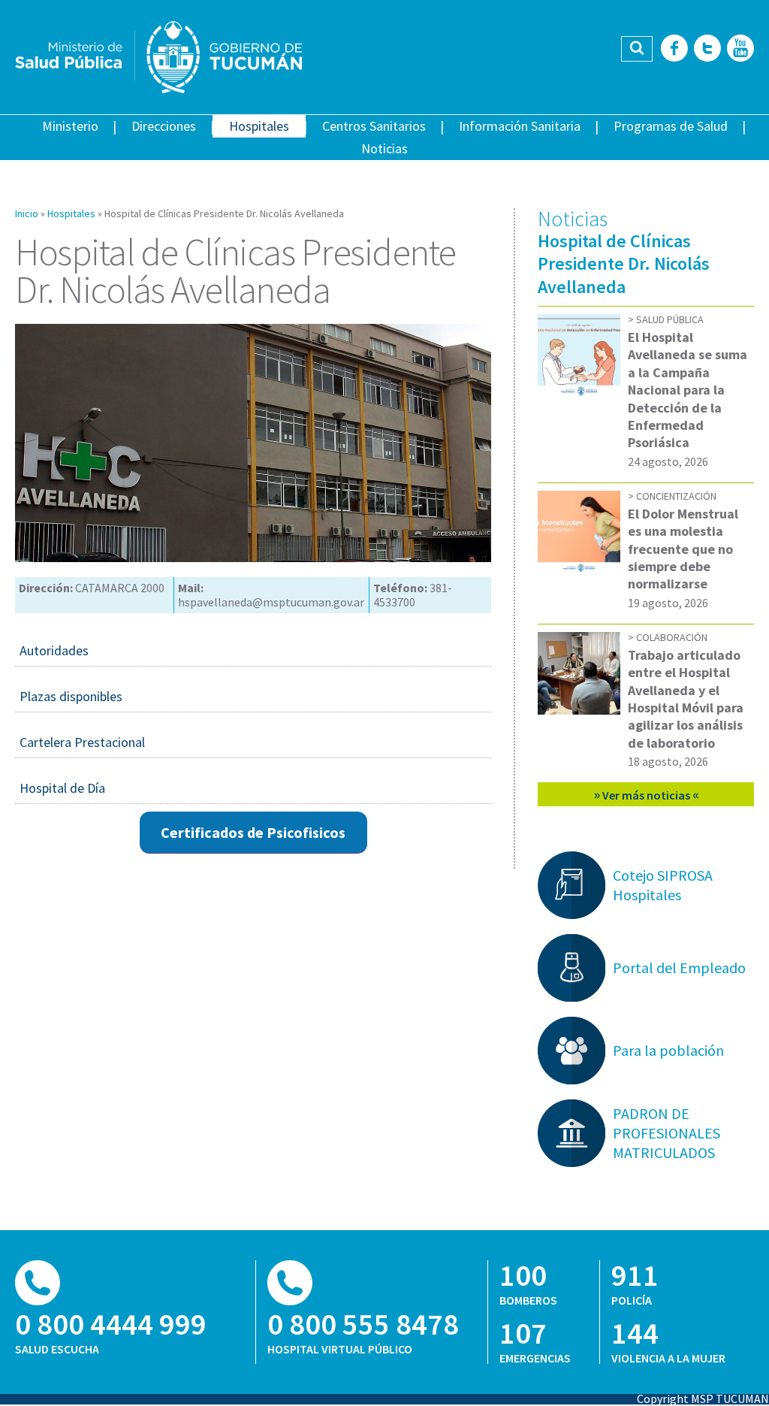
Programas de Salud (671, 126)
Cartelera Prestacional (82, 742)
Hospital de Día (62, 788)
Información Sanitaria (520, 126)
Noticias (384, 148)
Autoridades (54, 650)
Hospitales (259, 126)
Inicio (26, 213)
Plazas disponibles (71, 696)
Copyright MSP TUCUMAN (703, 1398)
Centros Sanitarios (374, 126)
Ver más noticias (646, 794)
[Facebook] (674, 49)
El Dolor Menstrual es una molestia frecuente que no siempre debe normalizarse (683, 549)
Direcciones (163, 126)
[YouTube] (740, 49)
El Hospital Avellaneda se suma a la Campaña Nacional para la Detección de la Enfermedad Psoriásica (687, 389)
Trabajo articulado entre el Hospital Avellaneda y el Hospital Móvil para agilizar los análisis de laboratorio (685, 698)
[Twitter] (707, 49)
